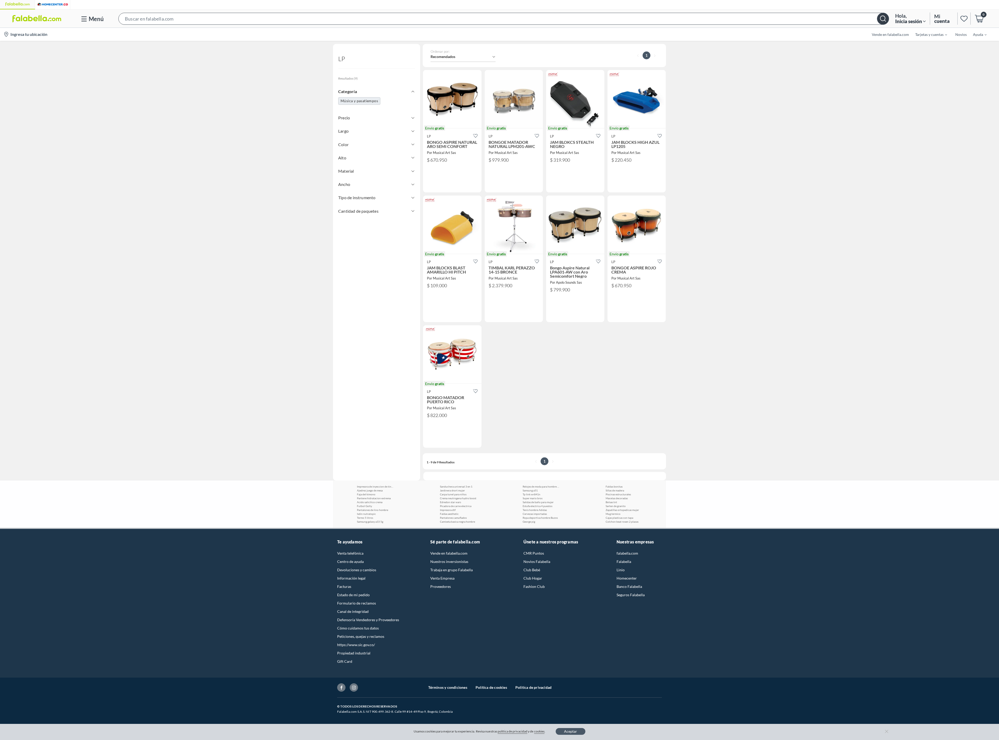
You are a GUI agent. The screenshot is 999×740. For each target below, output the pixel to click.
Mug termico (613, 513)
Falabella (624, 561)
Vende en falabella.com (449, 553)
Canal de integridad (353, 611)
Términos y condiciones (447, 687)
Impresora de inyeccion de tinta (375, 486)
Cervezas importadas (535, 513)
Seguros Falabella (631, 595)
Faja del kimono (366, 494)
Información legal (351, 578)
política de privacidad (512, 731)
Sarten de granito (616, 506)
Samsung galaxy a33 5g (370, 521)
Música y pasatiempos (359, 101)
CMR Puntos (533, 553)
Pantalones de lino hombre (372, 509)
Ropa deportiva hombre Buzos (540, 517)
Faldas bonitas (614, 486)
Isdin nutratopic (366, 513)
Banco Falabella (629, 586)
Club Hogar (532, 578)
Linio (621, 570)
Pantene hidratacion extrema (374, 498)
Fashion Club (534, 586)
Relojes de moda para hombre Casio (541, 486)
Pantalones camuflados (453, 517)
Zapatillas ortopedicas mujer (622, 509)
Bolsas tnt (611, 502)
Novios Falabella (536, 561)
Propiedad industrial (353, 653)
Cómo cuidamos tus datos (358, 628)
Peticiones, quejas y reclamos (360, 636)
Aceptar (570, 731)
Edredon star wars (450, 502)
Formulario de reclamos (356, 603)
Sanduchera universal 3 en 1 (456, 486)
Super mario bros (532, 498)
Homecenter (627, 578)
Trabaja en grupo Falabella (451, 570)
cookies (539, 731)
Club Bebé (531, 570)
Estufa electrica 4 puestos (537, 506)
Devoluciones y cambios (356, 570)
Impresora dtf (448, 509)
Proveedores (440, 586)
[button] (503, 19)
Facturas (344, 586)
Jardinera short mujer (452, 490)
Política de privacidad (533, 687)
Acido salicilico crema (369, 502)
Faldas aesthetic (449, 513)
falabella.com (627, 553)
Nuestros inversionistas (449, 561)
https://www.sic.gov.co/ (356, 644)
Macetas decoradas (617, 498)
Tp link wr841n (531, 494)
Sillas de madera (615, 490)
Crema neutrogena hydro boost (458, 498)
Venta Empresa (442, 578)
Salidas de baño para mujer (538, 502)
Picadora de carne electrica (455, 506)
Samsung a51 (530, 490)
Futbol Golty (364, 506)
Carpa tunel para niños (453, 494)
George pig (529, 521)
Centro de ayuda (350, 561)
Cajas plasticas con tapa (619, 517)
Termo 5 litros (365, 517)
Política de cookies (491, 687)
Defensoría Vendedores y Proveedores (368, 620)
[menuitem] (928, 34)
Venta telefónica (350, 553)
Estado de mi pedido (353, 595)
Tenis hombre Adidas (535, 509)
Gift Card (344, 661)
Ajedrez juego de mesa (370, 490)
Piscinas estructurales (618, 494)
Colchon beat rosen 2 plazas (622, 521)
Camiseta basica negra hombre (457, 521)
